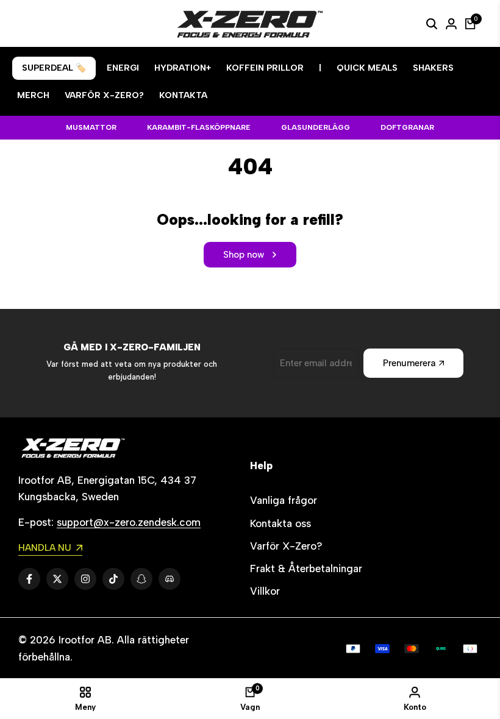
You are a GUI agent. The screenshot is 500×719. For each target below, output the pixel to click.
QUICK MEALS (367, 68)
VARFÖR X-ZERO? (104, 95)
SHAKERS (433, 68)
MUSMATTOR (91, 127)
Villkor (265, 591)
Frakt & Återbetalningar (306, 568)
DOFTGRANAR (407, 127)
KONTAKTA (183, 95)
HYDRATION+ (182, 68)
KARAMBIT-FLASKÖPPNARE (199, 127)
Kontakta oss (280, 523)
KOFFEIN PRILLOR (265, 68)
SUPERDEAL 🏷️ (54, 68)
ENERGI (123, 68)
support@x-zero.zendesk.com (129, 522)
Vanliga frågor (283, 500)
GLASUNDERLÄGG (315, 127)
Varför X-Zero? (286, 546)
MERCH (33, 95)
